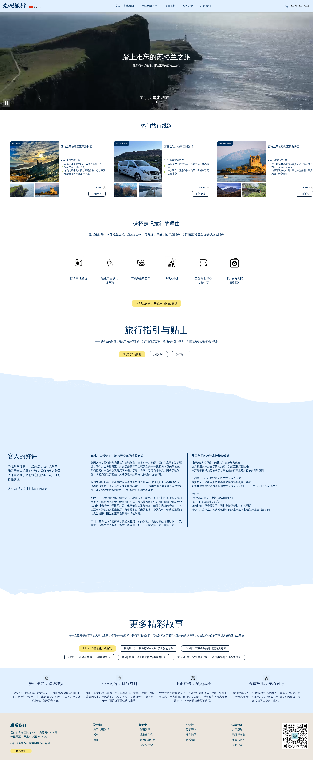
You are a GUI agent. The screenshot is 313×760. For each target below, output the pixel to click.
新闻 (96, 740)
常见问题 (191, 734)
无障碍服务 (238, 734)
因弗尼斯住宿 (147, 740)
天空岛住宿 (146, 745)
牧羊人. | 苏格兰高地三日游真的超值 (89, 657)
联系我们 (205, 6)
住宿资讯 (145, 729)
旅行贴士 (181, 354)
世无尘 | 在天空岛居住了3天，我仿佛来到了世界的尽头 (209, 657)
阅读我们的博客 (132, 354)
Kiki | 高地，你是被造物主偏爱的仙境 (143, 657)
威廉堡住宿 (146, 734)
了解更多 (97, 193)
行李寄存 (191, 729)
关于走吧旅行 (101, 729)
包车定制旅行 (149, 6)
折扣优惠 (169, 6)
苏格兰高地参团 (125, 6)
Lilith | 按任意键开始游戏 (97, 648)
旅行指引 (158, 354)
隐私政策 (237, 745)
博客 (96, 734)
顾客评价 (187, 6)
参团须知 (237, 729)
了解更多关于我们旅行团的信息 (156, 303)
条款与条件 (238, 740)
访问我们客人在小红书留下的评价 (27, 488)
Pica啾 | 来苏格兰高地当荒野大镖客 (205, 648)
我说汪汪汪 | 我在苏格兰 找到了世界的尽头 (148, 648)
